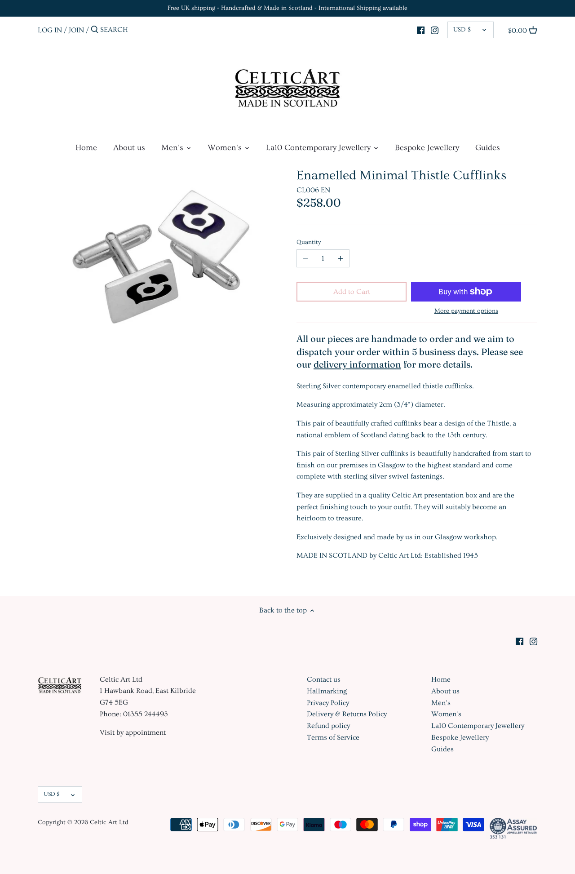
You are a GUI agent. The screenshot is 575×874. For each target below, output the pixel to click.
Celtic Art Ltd (109, 822)
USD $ (462, 29)
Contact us (324, 679)
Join (76, 30)
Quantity (308, 242)
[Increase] (340, 258)
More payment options (466, 311)
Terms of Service (333, 737)
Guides (442, 749)
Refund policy (328, 726)
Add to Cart (351, 292)
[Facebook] (421, 28)
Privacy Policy (328, 703)
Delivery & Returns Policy (347, 714)
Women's (446, 714)
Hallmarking (327, 691)
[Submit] (94, 30)
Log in (50, 30)
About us (445, 691)
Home (441, 679)
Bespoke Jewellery (460, 737)
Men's (441, 703)
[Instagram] (434, 28)
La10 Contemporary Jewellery (477, 726)
